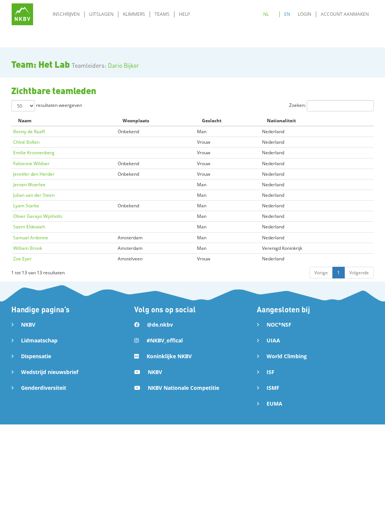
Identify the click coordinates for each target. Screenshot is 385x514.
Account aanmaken (345, 14)
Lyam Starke (26, 205)
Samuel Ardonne (30, 237)
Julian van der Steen (34, 195)
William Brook (27, 248)
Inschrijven (66, 14)
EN (287, 14)
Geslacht (211, 120)
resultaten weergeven (58, 105)
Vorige (321, 272)
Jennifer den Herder (34, 174)
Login (304, 14)
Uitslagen (101, 14)
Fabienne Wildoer (31, 163)
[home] (22, 14)
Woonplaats (136, 120)
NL (266, 14)
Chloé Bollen (26, 142)
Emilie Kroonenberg (34, 152)
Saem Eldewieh (29, 227)
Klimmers (134, 14)
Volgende (359, 272)
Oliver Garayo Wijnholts (37, 216)
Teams (162, 14)
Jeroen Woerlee (29, 184)
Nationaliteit (281, 120)
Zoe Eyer (22, 258)
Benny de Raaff (29, 131)
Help (184, 14)
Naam (25, 120)
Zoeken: (298, 105)
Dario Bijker (123, 65)
